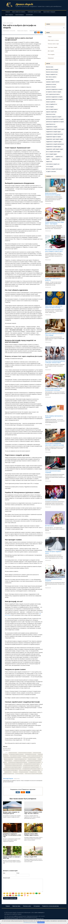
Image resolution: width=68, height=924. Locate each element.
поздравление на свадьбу (35, 762)
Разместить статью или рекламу (50, 906)
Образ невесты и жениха (18, 11)
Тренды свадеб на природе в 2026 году (11, 857)
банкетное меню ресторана (52, 71)
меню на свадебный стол (20, 759)
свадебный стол (58, 156)
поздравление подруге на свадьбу (31, 765)
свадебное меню (36, 770)
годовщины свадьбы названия (17, 754)
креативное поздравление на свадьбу (13, 757)
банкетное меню (13, 752)
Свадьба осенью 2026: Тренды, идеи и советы (31, 834)
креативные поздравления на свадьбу (32, 757)
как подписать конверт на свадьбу (18, 755)
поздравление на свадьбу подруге (32, 764)
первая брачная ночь (50, 124)
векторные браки (49, 79)
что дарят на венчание (51, 171)
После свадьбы (19, 14)
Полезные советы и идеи (34, 11)
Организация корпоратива (52, 499)
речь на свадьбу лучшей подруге (53, 151)
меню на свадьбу (32, 759)
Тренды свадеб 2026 (30, 857)
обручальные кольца (50, 114)
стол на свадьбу (19, 773)
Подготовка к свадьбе (49, 11)
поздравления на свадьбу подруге (53, 146)
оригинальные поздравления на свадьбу (18, 762)
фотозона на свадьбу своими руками (34, 773)
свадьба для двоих (24, 772)
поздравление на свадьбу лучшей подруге (55, 129)
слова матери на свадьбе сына (52, 164)
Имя (4, 873)
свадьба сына (33, 772)
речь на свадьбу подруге (25, 770)
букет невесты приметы (51, 76)
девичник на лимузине (51, 86)
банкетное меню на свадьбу (25, 752)
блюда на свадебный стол (51, 74)
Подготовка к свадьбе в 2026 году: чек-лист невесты (33, 812)
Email (18, 873)
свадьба (15, 772)
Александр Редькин (8, 778)
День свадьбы (9, 14)
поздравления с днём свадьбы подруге (31, 768)
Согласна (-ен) (41, 922)
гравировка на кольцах (31, 754)
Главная (8, 11)
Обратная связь (16, 906)
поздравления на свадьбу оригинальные (55, 144)
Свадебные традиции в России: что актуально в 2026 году (12, 835)
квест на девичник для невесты (35, 755)
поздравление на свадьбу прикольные (54, 134)
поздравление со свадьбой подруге (31, 767)
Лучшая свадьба (24, 4)
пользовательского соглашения (11, 918)
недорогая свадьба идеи (20, 760)
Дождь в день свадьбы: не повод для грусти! (11, 812)
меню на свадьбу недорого (52, 109)
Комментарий (6, 877)
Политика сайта (27, 906)
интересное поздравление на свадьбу (54, 89)
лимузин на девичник (50, 101)
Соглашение (37, 906)
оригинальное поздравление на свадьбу (54, 119)
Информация (29, 14)
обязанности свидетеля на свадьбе (53, 116)
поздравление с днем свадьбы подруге (54, 139)
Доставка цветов (49, 525)
